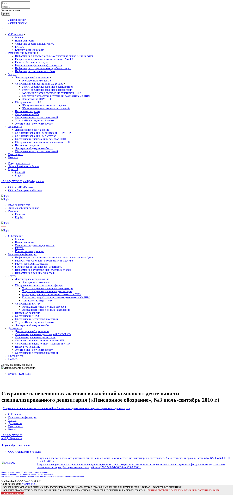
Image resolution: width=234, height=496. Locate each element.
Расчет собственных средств (31, 62)
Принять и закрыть (12, 493)
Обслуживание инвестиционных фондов (39, 83)
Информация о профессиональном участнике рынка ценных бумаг (54, 55)
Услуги (12, 74)
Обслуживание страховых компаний (36, 117)
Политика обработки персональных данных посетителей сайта (27, 474)
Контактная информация (29, 49)
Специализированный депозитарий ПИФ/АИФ (43, 132)
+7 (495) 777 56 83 (11, 181)
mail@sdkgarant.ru (33, 181)
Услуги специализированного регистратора (47, 86)
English (19, 175)
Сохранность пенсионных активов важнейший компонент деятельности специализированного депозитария (66, 408)
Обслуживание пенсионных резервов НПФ (40, 138)
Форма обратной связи (15, 445)
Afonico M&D (29, 483)
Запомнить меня (10, 10)
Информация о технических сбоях (35, 71)
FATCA (19, 46)
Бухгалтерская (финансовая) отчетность (38, 65)
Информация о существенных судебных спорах (43, 68)
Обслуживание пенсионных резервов (44, 105)
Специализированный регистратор (35, 135)
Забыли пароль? (17, 22)
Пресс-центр (15, 154)
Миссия (19, 37)
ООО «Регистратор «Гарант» (25, 190)
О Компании (15, 34)
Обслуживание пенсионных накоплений (46, 108)
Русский (13, 169)
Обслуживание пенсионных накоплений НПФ (42, 142)
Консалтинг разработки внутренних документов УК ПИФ (56, 95)
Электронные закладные (36, 80)
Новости (13, 157)
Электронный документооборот (34, 123)
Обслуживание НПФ (27, 102)
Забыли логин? (17, 19)
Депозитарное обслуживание (32, 77)
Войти (6, 13)
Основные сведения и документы (34, 43)
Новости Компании (19, 373)
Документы (15, 126)
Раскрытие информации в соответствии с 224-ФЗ (44, 59)
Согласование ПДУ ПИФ (37, 99)
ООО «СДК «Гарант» (20, 187)
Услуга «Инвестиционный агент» (34, 120)
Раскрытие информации (22, 52)
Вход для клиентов (19, 163)
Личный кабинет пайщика (23, 166)
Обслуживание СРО (27, 114)
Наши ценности (24, 40)
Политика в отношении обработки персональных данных (24, 472)
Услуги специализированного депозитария (47, 89)
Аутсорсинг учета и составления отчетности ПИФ (51, 92)
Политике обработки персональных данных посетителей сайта (182, 489)
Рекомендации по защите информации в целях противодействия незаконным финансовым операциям (42, 476)
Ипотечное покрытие (27, 111)
